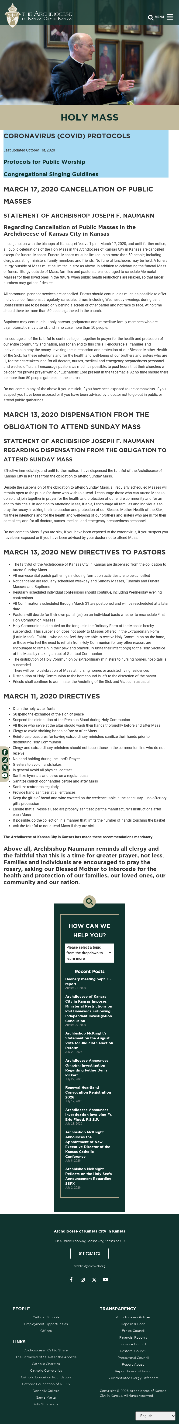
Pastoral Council (133, 1351)
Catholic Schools (46, 1317)
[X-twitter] (94, 1280)
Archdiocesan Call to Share (46, 1350)
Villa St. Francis (46, 1404)
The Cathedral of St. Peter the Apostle (45, 1357)
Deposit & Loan (133, 1324)
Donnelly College (46, 1391)
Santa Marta (46, 1397)
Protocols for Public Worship (44, 162)
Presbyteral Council (133, 1358)
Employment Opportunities (46, 1324)
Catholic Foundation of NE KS (46, 1384)
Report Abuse (133, 1364)
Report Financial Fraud (133, 1371)
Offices (46, 1331)
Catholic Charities (46, 1364)
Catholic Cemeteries (46, 1370)
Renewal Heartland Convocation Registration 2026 (88, 1092)
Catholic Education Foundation (46, 1377)
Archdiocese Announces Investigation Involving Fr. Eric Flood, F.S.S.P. (88, 1115)
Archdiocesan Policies (133, 1317)
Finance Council (133, 1344)
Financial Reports (133, 1337)
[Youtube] (105, 1280)
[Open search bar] (151, 18)
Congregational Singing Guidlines (50, 174)
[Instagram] (83, 1280)
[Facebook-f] (71, 1280)
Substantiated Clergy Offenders (133, 1378)
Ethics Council (133, 1331)
